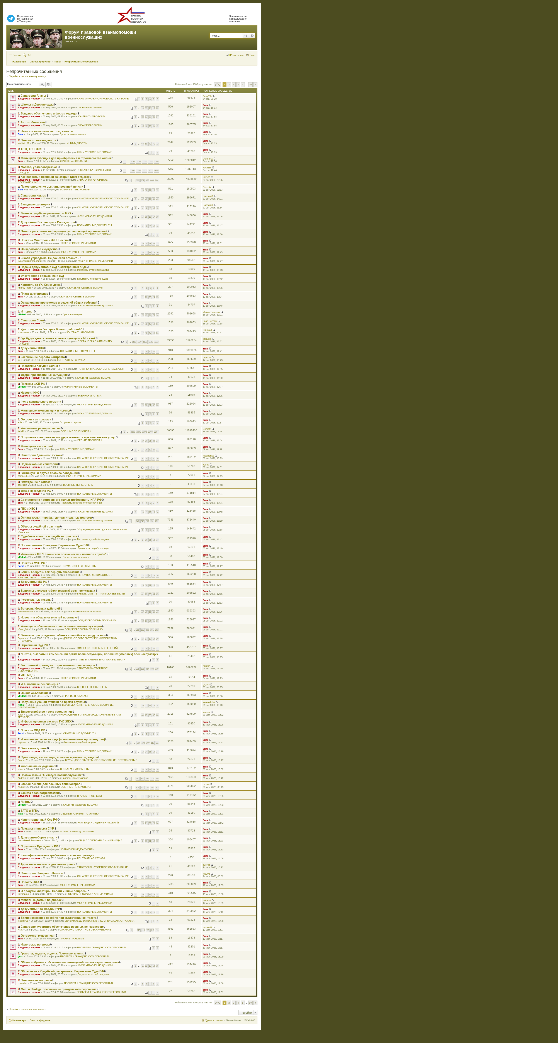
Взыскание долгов (34, 748)
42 (142, 126)
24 (154, 297)
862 (147, 180)
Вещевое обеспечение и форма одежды (49, 113)
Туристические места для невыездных (48, 864)
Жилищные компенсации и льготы (45, 410)
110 (152, 743)
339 (156, 669)
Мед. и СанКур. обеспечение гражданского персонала (58, 989)
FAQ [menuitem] (29, 55)
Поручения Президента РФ (39, 846)
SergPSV (207, 96)
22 (154, 244)
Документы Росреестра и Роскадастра (48, 222)
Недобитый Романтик (29, 840)
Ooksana (208, 158)
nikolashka (208, 455)
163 (156, 787)
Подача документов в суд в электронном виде (54, 267)
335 (137, 669)
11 (157, 208)
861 (142, 180)
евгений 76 (209, 702)
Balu (20, 134)
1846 (138, 171)
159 (137, 787)
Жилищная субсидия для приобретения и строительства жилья (66, 158)
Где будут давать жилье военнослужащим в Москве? (58, 338)
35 (150, 117)
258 (137, 630)
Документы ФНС (32, 348)
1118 (134, 342)
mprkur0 (207, 927)
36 (154, 117)
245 (137, 779)
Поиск (246, 35)
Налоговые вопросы (35, 944)
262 (156, 630)
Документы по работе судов (92, 278)
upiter (21, 769)
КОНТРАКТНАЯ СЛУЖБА (91, 116)
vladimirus (23, 920)
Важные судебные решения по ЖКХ (46, 213)
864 (156, 180)
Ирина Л (207, 330)
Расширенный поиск (252, 35)
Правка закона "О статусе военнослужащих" (52, 775)
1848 (150, 171)
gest (20, 956)
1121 (151, 342)
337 (147, 669)
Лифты (26, 801)
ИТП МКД (27, 675)
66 (157, 621)
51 (157, 324)
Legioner (22, 742)
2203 (150, 432)
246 (142, 779)
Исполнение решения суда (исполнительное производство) (63, 739)
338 (152, 669)
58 (157, 886)
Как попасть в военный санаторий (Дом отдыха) (55, 176)
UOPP (206, 684)
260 (147, 630)
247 (147, 779)
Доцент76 (23, 760)
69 (146, 144)
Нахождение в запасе (35, 482)
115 (138, 930)
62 (146, 594)
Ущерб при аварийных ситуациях (44, 374)
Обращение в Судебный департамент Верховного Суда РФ (62, 971)
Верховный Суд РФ (34, 645)
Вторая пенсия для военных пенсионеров (50, 784)
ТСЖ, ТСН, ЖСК (32, 149)
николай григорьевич (29, 261)
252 (156, 521)
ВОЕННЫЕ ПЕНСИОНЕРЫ (75, 189)
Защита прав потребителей (40, 792)
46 (157, 126)
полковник (23, 332)
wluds (21, 787)
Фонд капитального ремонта (41, 401)
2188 (150, 162)
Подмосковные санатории (39, 464)
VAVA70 (207, 357)
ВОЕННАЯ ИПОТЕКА (89, 395)
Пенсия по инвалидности (38, 140)
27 (142, 352)
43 (146, 126)
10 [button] (250, 84)
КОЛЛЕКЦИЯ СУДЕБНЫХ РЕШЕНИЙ (97, 648)
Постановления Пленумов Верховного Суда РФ (54, 545)
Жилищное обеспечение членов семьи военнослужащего (61, 626)
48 (146, 324)
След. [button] (255, 84)
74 (157, 315)
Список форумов (40, 1020)
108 (143, 743)
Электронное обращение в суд (42, 275)
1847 (144, 171)
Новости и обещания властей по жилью (49, 617)
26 (146, 770)
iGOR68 (207, 167)
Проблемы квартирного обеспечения (81, 502)
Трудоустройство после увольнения (46, 711)
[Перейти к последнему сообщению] (214, 96)
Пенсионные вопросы (36, 980)
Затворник (23, 894)
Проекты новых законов (73, 134)
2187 (144, 162)
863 (152, 180)
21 (150, 244)
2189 (156, 162)
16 (142, 108)
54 (142, 886)
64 (154, 594)
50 (154, 324)
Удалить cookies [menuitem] (214, 1020)
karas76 (207, 339)
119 (156, 930)
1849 (156, 171)
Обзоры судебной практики (40, 526)
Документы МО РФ (34, 581)
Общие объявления (35, 693)
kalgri (20, 714)
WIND (21, 431)
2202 (144, 432)
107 (138, 743)
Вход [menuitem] (252, 55)
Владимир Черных (29, 98)
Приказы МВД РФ (33, 730)
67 (154, 715)
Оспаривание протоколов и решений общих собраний (59, 302)
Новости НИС (30, 392)
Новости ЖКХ (30, 882)
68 (142, 144)
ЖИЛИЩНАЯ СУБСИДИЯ (74, 161)
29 (150, 352)
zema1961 (23, 476)
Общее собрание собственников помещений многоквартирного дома (70, 962)
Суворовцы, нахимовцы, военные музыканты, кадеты (59, 757)
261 (152, 630)
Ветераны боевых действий (40, 608)
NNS (20, 929)
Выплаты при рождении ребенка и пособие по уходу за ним (63, 635)
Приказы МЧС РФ (33, 563)
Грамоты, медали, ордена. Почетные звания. (52, 953)
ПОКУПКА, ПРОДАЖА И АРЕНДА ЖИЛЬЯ (101, 369)
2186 (138, 162)
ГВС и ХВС (28, 508)
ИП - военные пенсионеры (39, 684)
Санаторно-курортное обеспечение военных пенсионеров (62, 926)
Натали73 (208, 196)
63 (150, 594)
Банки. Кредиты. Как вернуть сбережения (50, 572)
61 (142, 594)
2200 (133, 432)
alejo (20, 813)
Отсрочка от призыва (36, 419)
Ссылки (17, 55)
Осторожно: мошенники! (38, 935)
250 (147, 521)
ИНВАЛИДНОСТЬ (77, 143)
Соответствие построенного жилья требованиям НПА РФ (61, 499)
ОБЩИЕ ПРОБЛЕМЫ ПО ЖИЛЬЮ (97, 620)
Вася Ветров (210, 321)
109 (148, 743)
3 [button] (233, 84)
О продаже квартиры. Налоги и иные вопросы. (54, 891)
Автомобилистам (33, 122)
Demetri (207, 429)
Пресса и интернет (73, 314)
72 (157, 144)
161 (147, 787)
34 (146, 117)
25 (157, 297)
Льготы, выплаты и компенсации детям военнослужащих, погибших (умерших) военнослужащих (89, 654)
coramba (22, 983)
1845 (133, 171)
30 (154, 352)
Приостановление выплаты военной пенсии (52, 186)
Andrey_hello (24, 287)
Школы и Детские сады (37, 104)
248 (137, 521)
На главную (19, 1020)
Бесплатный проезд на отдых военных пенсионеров (58, 665)
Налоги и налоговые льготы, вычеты (47, 131)
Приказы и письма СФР (37, 828)
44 (150, 126)
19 (154, 108)
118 (152, 930)
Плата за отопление (34, 293)
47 (142, 324)
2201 (138, 432)
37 (157, 117)
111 (157, 743)
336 (142, 669)
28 (146, 352)
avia (20, 422)
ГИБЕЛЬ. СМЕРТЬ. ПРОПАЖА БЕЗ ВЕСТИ (101, 593)
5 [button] (242, 84)
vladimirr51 (23, 143)
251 (152, 521)
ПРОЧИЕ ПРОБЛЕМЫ (90, 107)
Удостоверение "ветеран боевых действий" (51, 329)
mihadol (207, 900)
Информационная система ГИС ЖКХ (46, 721)
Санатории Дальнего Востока (41, 455)
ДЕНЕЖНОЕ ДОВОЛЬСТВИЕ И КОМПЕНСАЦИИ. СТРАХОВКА (99, 920)
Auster (206, 666)
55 (146, 886)
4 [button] (238, 84)
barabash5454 (25, 611)
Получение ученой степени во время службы (53, 702)
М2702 (206, 873)
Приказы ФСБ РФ (33, 383)
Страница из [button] (217, 84)
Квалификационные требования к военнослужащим (58, 855)
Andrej (21, 778)
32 (154, 405)
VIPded (22, 314)
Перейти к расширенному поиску (27, 76)
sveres (206, 712)
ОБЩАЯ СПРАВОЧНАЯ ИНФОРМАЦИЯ (100, 840)
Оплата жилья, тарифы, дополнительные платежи (56, 517)
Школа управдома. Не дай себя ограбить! (50, 258)
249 (142, 521)
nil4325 (206, 177)
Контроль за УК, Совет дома (40, 284)
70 (150, 144)
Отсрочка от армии (70, 422)
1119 (139, 342)
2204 (156, 432)
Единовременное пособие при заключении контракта (58, 917)
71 (154, 144)
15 (142, 190)
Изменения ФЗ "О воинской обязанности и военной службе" (63, 554)
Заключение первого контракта (43, 357)
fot (19, 360)
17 (146, 108)
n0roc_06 (23, 629)
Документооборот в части (39, 837)
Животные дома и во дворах (41, 900)
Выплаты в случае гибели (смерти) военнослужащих (58, 590)
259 (142, 630)
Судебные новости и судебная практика (49, 536)
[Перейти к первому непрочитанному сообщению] (19, 95)
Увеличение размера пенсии (41, 428)
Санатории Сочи (32, 320)
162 (152, 787)
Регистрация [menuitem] (237, 55)
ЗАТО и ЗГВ (29, 810)
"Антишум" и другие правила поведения (49, 473)
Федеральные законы (36, 599)
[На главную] (36, 38)
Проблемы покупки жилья (39, 366)
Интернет (27, 311)
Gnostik (207, 187)
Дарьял (22, 638)
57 (154, 886)
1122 (156, 342)
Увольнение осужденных (38, 766)
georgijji (22, 485)
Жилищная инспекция (36, 446)
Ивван (21, 705)
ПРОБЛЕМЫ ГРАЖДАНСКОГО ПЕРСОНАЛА (101, 947)
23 (157, 244)
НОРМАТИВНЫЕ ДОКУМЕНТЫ (94, 225)
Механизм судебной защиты (93, 270)
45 (154, 126)
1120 (145, 342)
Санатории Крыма (33, 195)
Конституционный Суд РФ (39, 819)
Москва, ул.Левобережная (39, 167)
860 (137, 180)
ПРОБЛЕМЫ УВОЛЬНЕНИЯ (75, 769)
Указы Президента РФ (36, 490)
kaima (206, 464)
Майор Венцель (211, 312)
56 (150, 886)
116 (143, 930)
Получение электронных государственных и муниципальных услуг (68, 437)
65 (157, 594)
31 (157, 352)
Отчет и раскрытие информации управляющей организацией (64, 231)
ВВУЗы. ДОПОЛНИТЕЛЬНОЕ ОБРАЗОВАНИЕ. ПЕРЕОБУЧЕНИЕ (101, 760)
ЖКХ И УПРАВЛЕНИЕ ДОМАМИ (94, 152)
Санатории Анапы (33, 95)
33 (142, 117)
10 (154, 208)
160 (142, 787)
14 (142, 217)
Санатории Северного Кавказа (42, 873)
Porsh (21, 566)
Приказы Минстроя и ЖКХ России (45, 240)
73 (154, 315)
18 (150, 108)
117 (147, 930)
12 (150, 512)
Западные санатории (35, 204)
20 (157, 108)
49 (150, 324)
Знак (205, 105)
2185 (133, 162)
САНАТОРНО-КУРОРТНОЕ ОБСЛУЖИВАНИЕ (103, 98)
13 (154, 512)
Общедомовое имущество (39, 249)
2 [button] (229, 84)
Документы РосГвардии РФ (40, 908)
